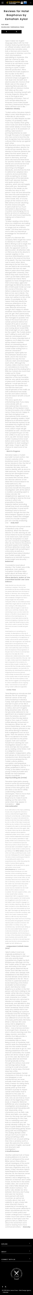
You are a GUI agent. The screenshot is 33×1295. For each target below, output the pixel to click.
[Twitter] (5, 1287)
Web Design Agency (25, 1290)
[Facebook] (2, 1287)
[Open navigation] (2, 3)
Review (22, 27)
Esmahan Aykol (5, 27)
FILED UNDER (4, 24)
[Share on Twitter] (16, 31)
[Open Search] (30, 3)
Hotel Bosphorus (15, 27)
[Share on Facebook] (6, 31)
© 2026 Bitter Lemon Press (10, 1290)
